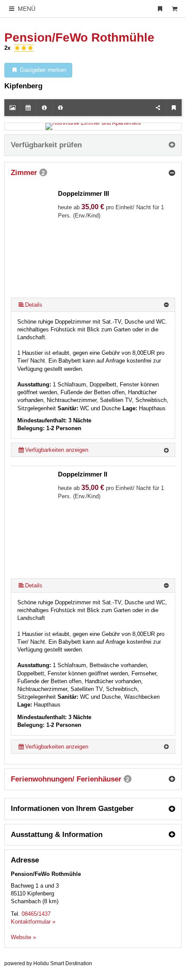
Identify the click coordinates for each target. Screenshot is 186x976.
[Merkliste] (160, 8)
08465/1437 (36, 914)
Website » (23, 937)
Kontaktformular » (33, 921)
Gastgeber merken (42, 70)
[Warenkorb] (174, 8)
